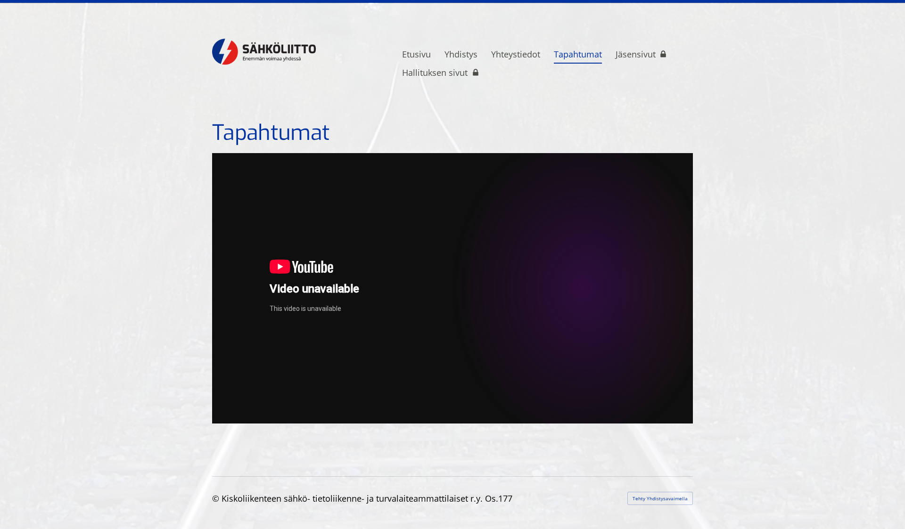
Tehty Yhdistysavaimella (660, 498)
